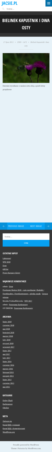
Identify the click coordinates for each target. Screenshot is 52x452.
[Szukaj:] (16, 8)
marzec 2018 (8, 336)
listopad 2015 (8, 372)
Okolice (6, 408)
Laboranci (7, 258)
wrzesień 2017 (8, 347)
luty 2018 (6, 340)
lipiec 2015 (7, 379)
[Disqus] (26, 128)
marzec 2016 (8, 369)
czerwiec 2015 (8, 383)
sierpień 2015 (8, 376)
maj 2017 (6, 354)
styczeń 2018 (8, 343)
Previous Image (16, 226)
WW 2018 (6, 262)
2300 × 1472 (22, 42)
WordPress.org (9, 432)
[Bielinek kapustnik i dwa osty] (26, 82)
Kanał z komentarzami (14, 428)
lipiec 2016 (7, 361)
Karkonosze (8, 404)
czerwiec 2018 (8, 325)
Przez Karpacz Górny (11, 273)
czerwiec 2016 (8, 365)
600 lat (5, 269)
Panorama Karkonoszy (18, 304)
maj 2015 (6, 387)
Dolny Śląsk (8, 400)
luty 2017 (6, 358)
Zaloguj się (7, 421)
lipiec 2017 (7, 350)
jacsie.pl (9, 3)
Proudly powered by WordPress (26, 445)
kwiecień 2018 (8, 332)
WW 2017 (28, 301)
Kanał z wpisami (11, 425)
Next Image (36, 226)
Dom (5, 265)
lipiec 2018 (7, 321)
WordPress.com (34, 448)
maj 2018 (6, 329)
